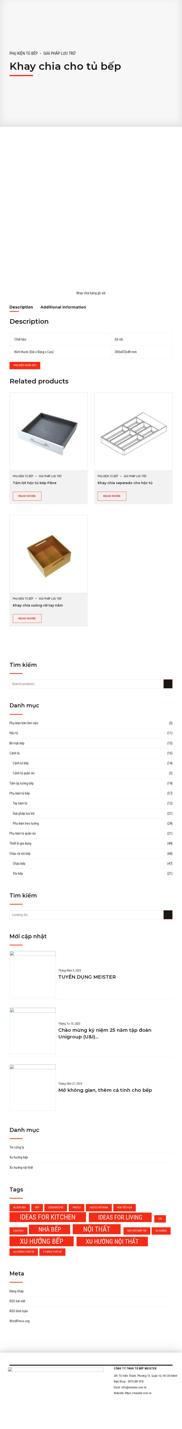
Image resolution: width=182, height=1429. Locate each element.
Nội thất (96, 1229)
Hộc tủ (13, 733)
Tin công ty (16, 1147)
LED (160, 1218)
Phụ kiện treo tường (26, 823)
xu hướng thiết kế (23, 1251)
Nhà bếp (49, 1229)
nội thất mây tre (136, 1230)
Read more (27, 496)
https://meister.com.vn (138, 1393)
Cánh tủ (14, 753)
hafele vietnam (99, 1207)
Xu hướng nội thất (21, 1167)
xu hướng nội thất (112, 1241)
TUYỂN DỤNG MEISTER (87, 977)
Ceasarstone (55, 1207)
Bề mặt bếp (16, 743)
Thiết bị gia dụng (20, 843)
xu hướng (161, 1230)
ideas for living (120, 1217)
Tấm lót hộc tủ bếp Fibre (34, 483)
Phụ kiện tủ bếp (23, 53)
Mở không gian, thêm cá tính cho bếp (105, 1090)
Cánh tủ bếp (21, 763)
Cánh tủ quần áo (24, 773)
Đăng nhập (16, 1291)
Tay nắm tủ (20, 803)
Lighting (18, 1230)
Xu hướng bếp (18, 1157)
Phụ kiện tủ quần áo (22, 833)
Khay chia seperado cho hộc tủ (125, 483)
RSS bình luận (18, 1311)
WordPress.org (19, 1321)
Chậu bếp (19, 863)
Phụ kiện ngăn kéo (25, 365)
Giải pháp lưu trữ (59, 53)
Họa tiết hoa (124, 1207)
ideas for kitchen (48, 1217)
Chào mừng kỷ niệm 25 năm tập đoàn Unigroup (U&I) (104, 1033)
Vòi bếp (18, 873)
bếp (37, 1207)
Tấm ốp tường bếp (21, 783)
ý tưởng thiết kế (52, 1251)
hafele (77, 1207)
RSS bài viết (17, 1301)
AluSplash (19, 1207)
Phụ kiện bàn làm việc (23, 723)
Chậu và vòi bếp (20, 853)
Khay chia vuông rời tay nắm (38, 605)
